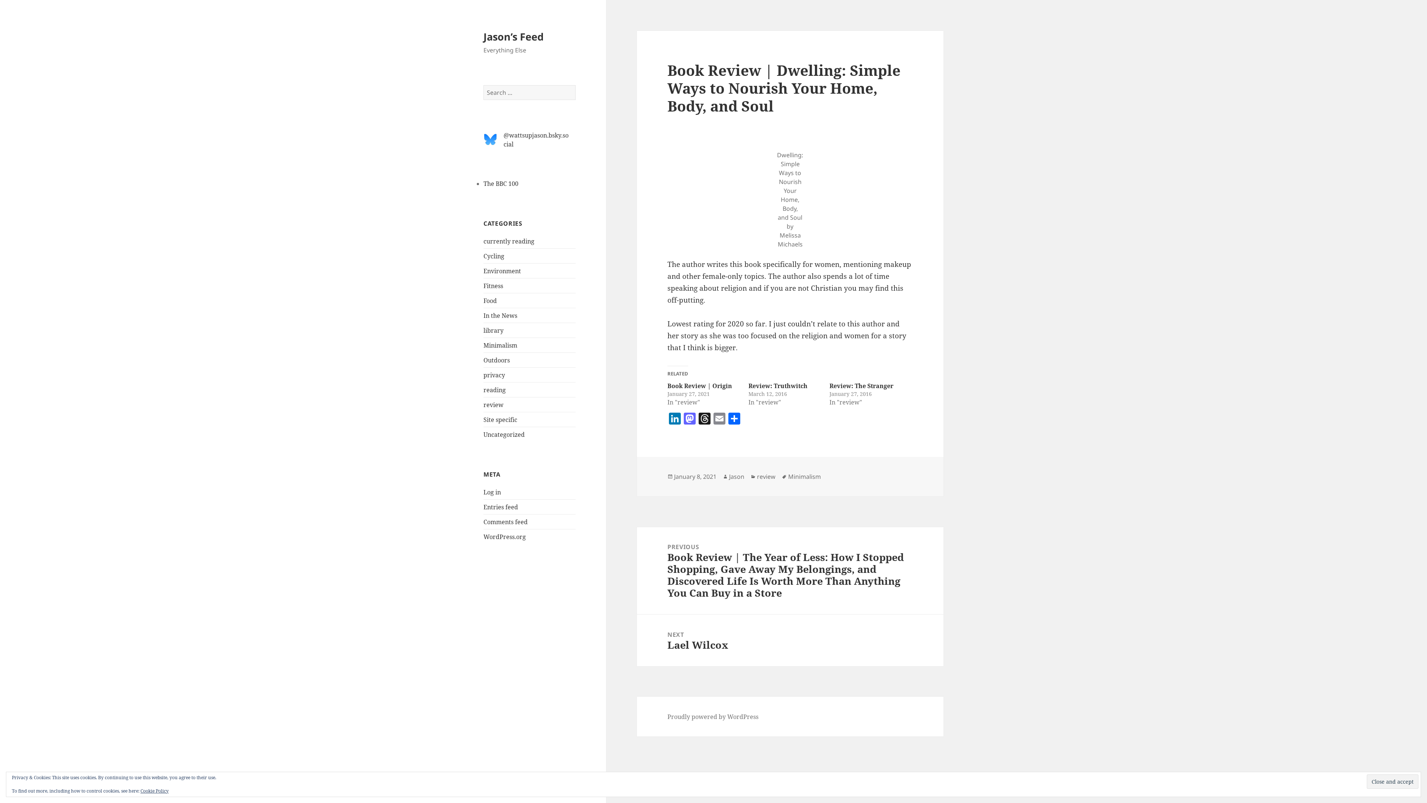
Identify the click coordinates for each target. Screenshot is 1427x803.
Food (490, 301)
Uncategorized (504, 434)
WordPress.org (504, 537)
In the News (500, 316)
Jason (736, 477)
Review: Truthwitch (778, 386)
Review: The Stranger (861, 386)
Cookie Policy (154, 791)
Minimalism (500, 345)
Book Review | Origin (699, 386)
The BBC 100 (500, 184)
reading (494, 390)
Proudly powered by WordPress (712, 717)
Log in (492, 492)
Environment (502, 271)
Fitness (493, 286)
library (493, 330)
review (493, 405)
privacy (494, 375)
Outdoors (496, 360)
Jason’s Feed (513, 36)
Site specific (500, 420)
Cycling (493, 256)
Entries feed (500, 507)
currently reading (508, 241)
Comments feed (505, 522)
